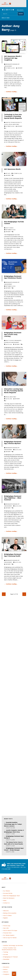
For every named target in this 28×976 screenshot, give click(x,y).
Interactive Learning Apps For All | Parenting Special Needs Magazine (13, 390)
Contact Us (6, 903)
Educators (6, 967)
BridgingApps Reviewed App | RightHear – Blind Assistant (12, 498)
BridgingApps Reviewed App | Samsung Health (12, 555)
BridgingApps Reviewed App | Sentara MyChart (12, 442)
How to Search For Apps (10, 930)
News (4, 900)
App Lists (8, 173)
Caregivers (6, 974)
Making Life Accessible (9, 913)
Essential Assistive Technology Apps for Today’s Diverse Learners (13, 824)
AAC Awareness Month (12, 169)
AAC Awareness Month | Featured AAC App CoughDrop (13, 58)
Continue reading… (11, 91)
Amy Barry (19, 68)
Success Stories (7, 893)
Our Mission (6, 891)
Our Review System (8, 935)
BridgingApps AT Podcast (10, 957)
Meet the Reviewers (8, 898)
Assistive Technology (11, 122)
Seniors (5, 969)
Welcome (6, 910)
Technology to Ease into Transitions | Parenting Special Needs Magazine (13, 116)
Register (5, 918)
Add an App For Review (10, 937)
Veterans (5, 972)
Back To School (10, 340)
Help (8, 17)
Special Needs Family (14, 124)
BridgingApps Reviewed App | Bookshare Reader (13, 277)
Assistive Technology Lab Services (13, 945)
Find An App (6, 925)
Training (5, 952)
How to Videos (9, 227)
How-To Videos (7, 915)
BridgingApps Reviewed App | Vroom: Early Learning (12, 334)
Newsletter (6, 959)
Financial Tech (7, 933)
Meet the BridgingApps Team (11, 895)
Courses (5, 954)
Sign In (4, 17)
